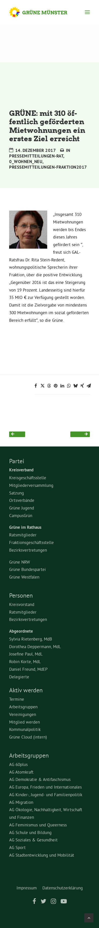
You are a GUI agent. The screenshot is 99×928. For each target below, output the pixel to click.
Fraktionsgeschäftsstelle (31, 542)
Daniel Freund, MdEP (28, 669)
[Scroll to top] (88, 916)
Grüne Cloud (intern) (28, 737)
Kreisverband (21, 470)
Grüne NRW (19, 562)
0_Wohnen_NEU (25, 161)
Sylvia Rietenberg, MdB (30, 639)
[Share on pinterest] (56, 386)
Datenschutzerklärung (62, 887)
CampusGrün (20, 515)
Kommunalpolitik (25, 729)
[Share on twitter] (42, 386)
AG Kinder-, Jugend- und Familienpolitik (45, 794)
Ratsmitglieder (23, 534)
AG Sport (17, 847)
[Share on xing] (82, 386)
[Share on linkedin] (62, 386)
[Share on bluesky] (75, 386)
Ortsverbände (21, 500)
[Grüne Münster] (43, 12)
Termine (16, 699)
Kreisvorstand (21, 604)
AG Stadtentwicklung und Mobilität (41, 855)
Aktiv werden (26, 690)
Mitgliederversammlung (31, 485)
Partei (16, 461)
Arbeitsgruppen (23, 706)
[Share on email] (89, 386)
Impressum (26, 887)
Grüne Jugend (21, 507)
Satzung (16, 492)
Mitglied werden (24, 722)
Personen (21, 595)
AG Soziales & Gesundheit (33, 839)
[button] (87, 12)
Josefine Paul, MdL (26, 654)
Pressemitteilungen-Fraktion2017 (48, 167)
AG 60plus (18, 764)
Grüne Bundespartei (27, 569)
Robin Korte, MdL (25, 661)
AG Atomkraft (21, 772)
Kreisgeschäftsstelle (27, 477)
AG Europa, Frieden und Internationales (45, 787)
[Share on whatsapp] (69, 386)
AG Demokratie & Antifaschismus (40, 779)
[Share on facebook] (36, 386)
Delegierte (19, 676)
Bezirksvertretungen (28, 550)
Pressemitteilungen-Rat (36, 156)
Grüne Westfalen (24, 577)
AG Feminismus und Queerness (38, 824)
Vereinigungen (22, 714)
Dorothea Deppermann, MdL (35, 646)
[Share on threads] (49, 386)
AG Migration (21, 802)
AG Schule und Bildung (30, 832)
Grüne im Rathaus (25, 527)
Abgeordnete (21, 631)
